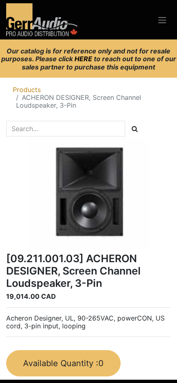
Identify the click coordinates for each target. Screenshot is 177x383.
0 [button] (63, 363)
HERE (84, 59)
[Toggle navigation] (162, 20)
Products (27, 89)
